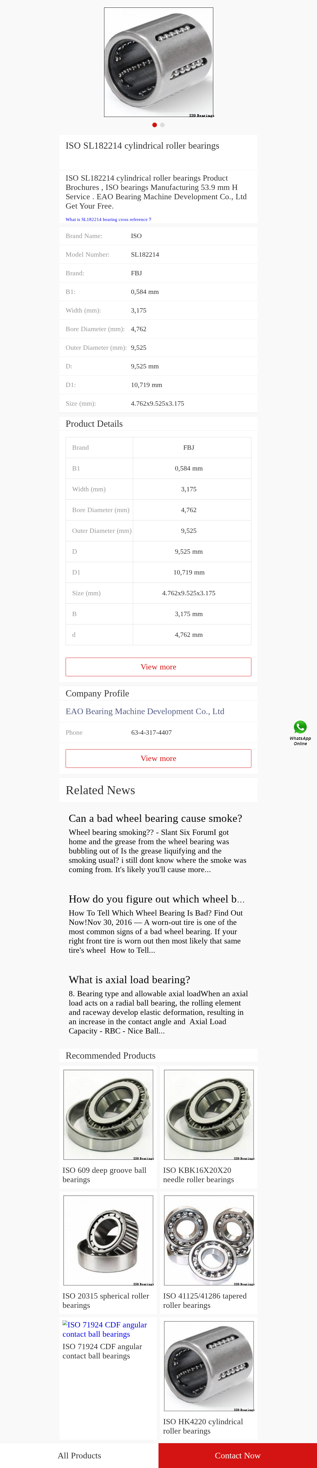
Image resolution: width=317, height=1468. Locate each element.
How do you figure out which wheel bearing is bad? (184, 899)
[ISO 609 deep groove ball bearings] (108, 1160)
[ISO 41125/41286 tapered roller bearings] (209, 1286)
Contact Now (238, 1455)
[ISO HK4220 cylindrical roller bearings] (209, 1412)
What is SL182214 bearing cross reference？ (109, 219)
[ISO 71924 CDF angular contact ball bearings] (108, 1334)
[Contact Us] (301, 734)
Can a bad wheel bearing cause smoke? (155, 818)
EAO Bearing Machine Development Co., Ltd (145, 711)
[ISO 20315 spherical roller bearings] (108, 1286)
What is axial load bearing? (129, 980)
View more (158, 666)
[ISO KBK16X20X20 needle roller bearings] (209, 1160)
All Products (79, 1455)
